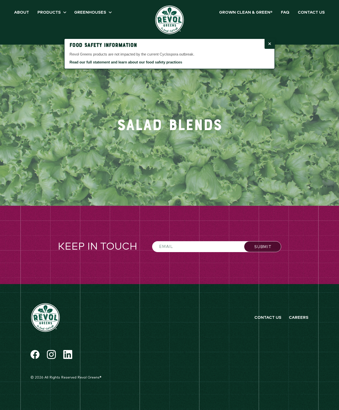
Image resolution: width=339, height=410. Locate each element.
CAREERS (298, 318)
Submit (262, 247)
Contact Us (311, 12)
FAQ (285, 12)
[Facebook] (35, 354)
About (21, 12)
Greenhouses (90, 12)
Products (49, 12)
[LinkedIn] (67, 354)
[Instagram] (51, 354)
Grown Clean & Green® (245, 12)
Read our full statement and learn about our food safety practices (125, 62)
